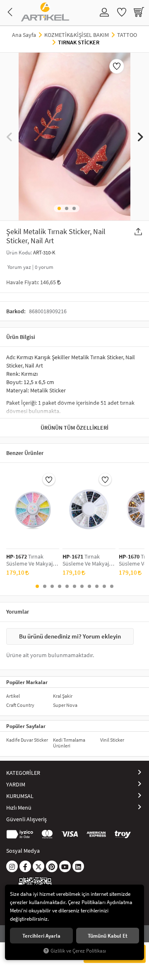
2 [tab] (66, 208)
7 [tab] (82, 586)
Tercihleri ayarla (41, 935)
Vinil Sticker (112, 740)
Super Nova (65, 705)
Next (139, 136)
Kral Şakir (62, 696)
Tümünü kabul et (107, 935)
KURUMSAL (20, 796)
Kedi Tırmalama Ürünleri (69, 743)
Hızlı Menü (18, 807)
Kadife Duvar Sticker (27, 740)
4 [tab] (59, 586)
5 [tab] (67, 586)
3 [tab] (74, 208)
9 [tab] (97, 586)
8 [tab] (89, 586)
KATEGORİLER (23, 772)
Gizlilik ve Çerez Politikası (78, 951)
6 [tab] (74, 586)
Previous (9, 136)
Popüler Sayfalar (26, 726)
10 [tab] (104, 586)
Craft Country (20, 705)
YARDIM (15, 784)
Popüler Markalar (27, 682)
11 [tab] (111, 586)
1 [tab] (59, 208)
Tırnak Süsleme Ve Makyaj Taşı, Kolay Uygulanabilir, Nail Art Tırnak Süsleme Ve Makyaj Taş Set (29, 560)
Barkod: (16, 311)
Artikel (13, 696)
